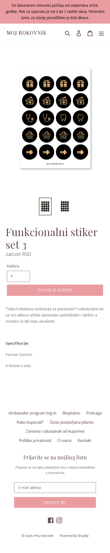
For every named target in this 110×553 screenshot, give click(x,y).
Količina (13, 266)
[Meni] (101, 33)
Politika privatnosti (35, 440)
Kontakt (84, 440)
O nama (64, 440)
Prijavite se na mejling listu (55, 457)
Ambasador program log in (32, 413)
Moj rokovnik (43, 536)
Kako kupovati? (30, 422)
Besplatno (71, 413)
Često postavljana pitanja (71, 422)
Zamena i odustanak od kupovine (55, 431)
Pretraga (94, 413)
